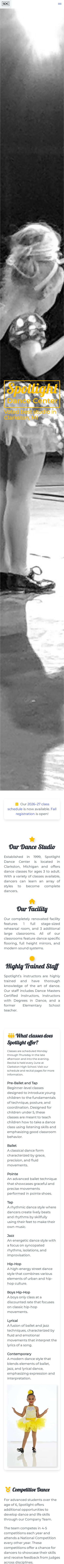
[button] (59, 4)
